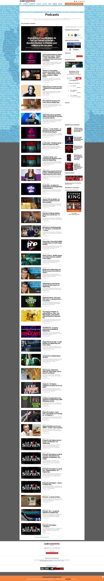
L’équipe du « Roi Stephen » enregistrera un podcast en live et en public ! (52, 385)
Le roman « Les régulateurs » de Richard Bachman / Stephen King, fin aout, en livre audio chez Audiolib (78, 166)
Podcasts (44, 52)
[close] (102, 576)
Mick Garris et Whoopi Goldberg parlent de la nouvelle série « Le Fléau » (51, 214)
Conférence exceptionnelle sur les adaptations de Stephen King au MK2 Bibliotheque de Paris (52, 399)
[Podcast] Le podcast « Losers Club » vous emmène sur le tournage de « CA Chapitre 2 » (52, 413)
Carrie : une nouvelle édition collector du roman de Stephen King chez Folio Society (78, 139)
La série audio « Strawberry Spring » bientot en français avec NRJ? (52, 143)
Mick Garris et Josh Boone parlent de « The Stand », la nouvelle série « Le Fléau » (52, 229)
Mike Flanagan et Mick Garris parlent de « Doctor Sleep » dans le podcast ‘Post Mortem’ (52, 371)
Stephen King (32, 4)
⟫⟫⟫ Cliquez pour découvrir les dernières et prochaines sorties (73, 183)
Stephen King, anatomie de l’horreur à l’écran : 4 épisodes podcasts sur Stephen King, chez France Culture (52, 172)
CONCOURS (55, 4)
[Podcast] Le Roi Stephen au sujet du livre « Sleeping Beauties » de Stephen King (52, 470)
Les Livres (39, 4)
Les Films (45, 4)
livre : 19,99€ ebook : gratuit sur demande (74, 214)
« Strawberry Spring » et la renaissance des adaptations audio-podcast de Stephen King (52, 158)
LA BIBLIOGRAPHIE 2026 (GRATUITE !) (74, 4)
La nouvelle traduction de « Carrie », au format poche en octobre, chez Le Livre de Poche (78, 130)
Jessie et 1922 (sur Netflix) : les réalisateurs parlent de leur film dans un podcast (51, 200)
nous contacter (61, 560)
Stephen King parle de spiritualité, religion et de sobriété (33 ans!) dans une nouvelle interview (52, 116)
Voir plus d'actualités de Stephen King (42, 537)
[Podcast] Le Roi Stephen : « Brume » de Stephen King (52, 483)
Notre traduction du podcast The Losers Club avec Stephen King (51, 101)
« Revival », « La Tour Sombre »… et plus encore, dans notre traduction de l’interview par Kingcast (52, 130)
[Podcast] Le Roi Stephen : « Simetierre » (50, 525)
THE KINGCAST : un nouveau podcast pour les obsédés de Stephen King (50, 329)
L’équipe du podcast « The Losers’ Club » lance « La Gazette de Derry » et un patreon (52, 299)
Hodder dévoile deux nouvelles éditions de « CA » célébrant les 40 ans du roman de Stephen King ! (78, 157)
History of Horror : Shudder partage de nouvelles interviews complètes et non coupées (52, 257)
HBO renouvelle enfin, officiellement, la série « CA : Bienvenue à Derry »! (78, 148)
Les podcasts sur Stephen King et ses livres (51, 356)
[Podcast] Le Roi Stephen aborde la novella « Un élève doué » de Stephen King (52, 441)
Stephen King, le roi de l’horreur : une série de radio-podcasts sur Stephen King (51, 285)
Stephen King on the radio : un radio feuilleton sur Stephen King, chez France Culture (52, 343)
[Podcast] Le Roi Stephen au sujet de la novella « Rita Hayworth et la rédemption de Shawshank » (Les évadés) (52, 457)
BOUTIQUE (60, 4)
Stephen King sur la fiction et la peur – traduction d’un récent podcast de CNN (52, 88)
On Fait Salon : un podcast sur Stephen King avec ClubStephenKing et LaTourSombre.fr (52, 186)
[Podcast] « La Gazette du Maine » (52, 497)
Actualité (25, 4)
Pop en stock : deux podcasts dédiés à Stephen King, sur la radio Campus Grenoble (52, 243)
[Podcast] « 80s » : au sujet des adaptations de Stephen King (51, 511)
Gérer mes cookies (52, 570)
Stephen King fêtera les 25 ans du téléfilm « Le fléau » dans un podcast (52, 426)
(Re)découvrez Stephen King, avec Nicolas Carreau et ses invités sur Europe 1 (52, 271)
